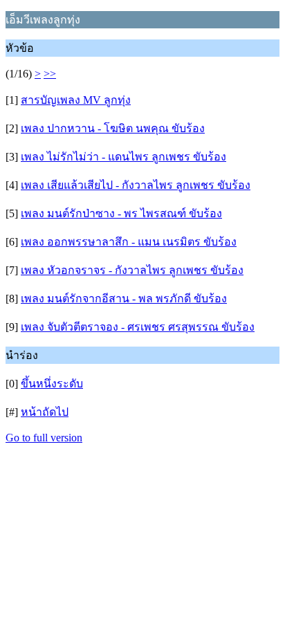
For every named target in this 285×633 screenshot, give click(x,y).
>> (50, 74)
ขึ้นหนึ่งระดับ (52, 383)
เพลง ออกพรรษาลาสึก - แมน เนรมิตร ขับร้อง (129, 242)
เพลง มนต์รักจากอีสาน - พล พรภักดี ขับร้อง (124, 298)
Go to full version (44, 437)
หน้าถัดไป (44, 412)
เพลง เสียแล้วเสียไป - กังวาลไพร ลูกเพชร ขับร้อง (135, 185)
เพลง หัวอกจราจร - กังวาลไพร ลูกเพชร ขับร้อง (132, 270)
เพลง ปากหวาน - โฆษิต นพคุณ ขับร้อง (113, 128)
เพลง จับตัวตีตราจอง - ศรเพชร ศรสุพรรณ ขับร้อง (138, 327)
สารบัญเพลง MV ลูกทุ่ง (76, 100)
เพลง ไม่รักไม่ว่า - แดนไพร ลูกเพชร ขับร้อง (123, 157)
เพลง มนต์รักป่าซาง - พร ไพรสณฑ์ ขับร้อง (121, 213)
